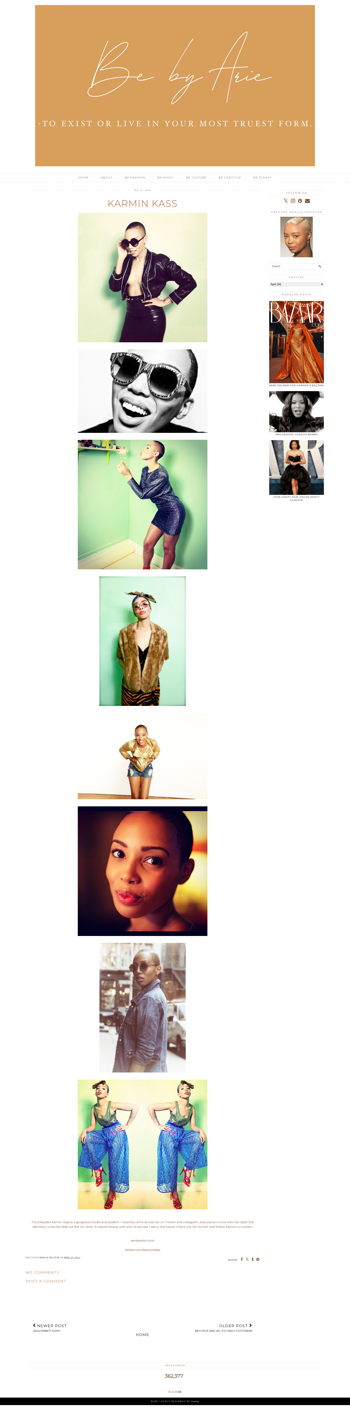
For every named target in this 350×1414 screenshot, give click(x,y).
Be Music (166, 177)
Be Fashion (135, 177)
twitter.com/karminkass (142, 1250)
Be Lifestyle (230, 177)
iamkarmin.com (142, 1240)
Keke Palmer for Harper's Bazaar (296, 385)
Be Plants (262, 177)
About (107, 177)
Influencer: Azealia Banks (297, 434)
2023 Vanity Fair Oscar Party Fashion (296, 498)
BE (180, 1391)
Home (84, 177)
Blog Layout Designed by (175, 1401)
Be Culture (196, 177)
